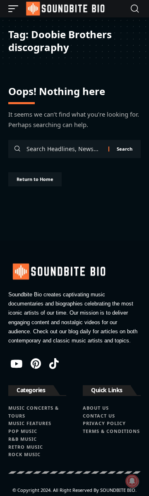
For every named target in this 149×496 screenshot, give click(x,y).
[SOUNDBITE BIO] (64, 8)
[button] (15, 8)
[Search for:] (64, 149)
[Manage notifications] (132, 481)
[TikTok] (54, 363)
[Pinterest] (36, 363)
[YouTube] (16, 363)
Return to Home (35, 179)
